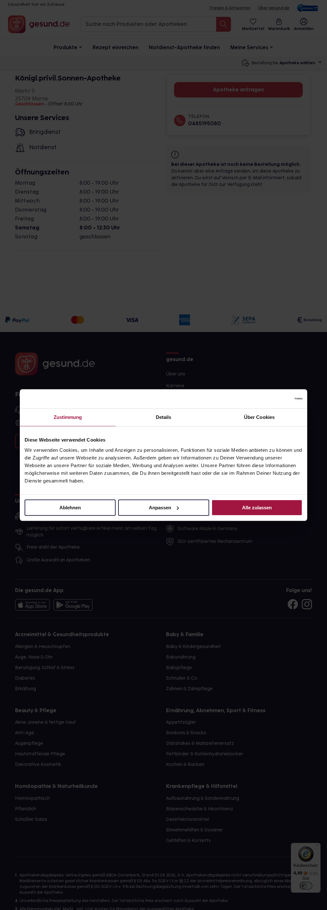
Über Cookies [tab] (259, 417)
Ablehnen (70, 507)
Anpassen (160, 507)
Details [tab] (163, 417)
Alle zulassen (257, 507)
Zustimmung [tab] (68, 417)
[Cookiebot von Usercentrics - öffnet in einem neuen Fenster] (274, 399)
